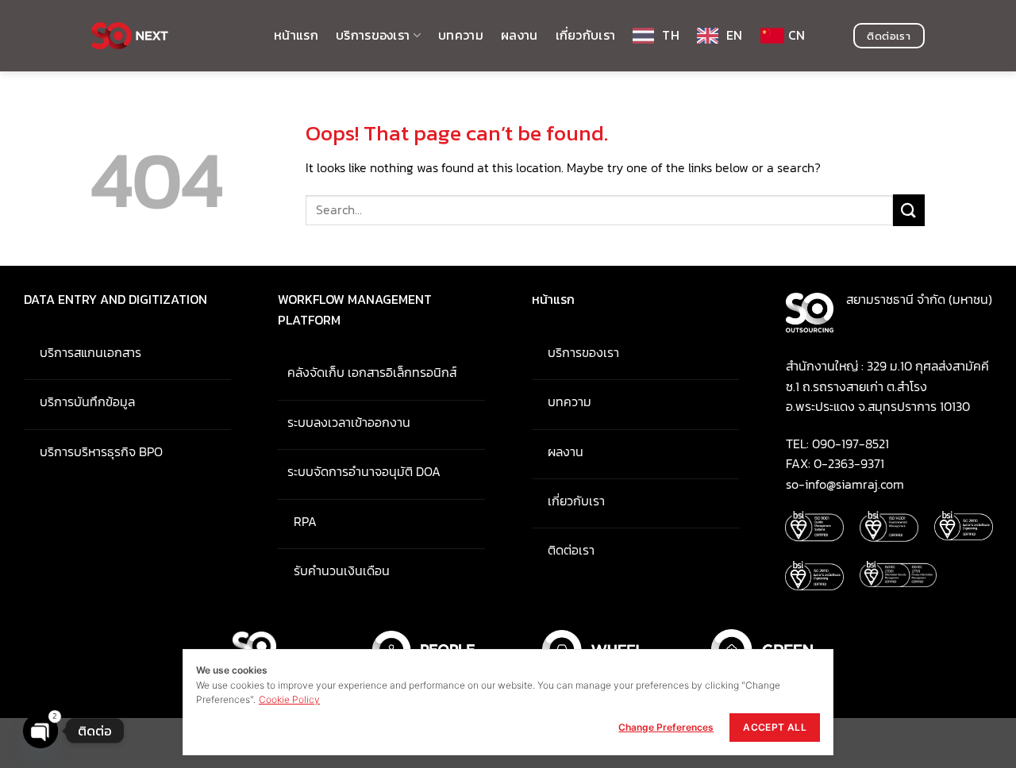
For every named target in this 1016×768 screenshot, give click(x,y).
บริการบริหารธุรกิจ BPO (93, 451)
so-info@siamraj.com (845, 483)
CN (797, 34)
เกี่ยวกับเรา (586, 34)
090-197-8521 (850, 443)
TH (670, 34)
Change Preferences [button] (666, 727)
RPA (297, 521)
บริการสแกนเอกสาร (82, 352)
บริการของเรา (373, 34)
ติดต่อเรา (563, 549)
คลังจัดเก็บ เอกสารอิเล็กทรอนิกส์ (369, 372)
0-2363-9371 (849, 463)
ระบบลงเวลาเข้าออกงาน (344, 422)
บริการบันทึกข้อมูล (79, 401)
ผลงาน (519, 34)
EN (734, 34)
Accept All (774, 727)
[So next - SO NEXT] (170, 35)
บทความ (460, 34)
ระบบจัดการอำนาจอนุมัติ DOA (359, 471)
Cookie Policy (289, 699)
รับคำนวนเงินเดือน (334, 570)
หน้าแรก (296, 34)
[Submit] (909, 209)
